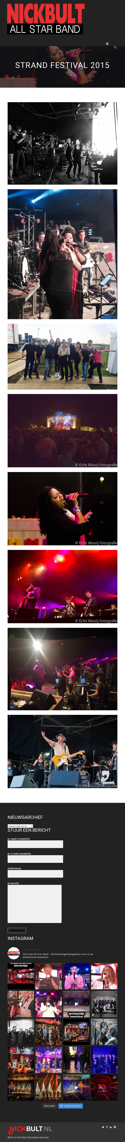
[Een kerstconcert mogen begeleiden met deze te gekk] (49, 1088)
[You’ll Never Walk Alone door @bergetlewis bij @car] (49, 1004)
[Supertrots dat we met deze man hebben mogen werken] (21, 1032)
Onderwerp (14, 868)
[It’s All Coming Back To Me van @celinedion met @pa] (104, 976)
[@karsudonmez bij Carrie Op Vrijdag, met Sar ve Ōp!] (76, 976)
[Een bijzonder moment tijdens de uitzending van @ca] (21, 1060)
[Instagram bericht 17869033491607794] (21, 1004)
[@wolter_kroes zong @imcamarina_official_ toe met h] (21, 976)
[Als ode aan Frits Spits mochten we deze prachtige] (49, 976)
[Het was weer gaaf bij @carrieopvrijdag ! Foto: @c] (104, 1032)
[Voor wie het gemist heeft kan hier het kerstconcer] (21, 1088)
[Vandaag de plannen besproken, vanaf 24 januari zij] (76, 1032)
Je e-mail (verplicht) (19, 853)
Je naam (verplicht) (19, 838)
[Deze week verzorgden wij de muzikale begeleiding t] (104, 1088)
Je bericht (13, 883)
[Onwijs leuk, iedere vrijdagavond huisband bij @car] (104, 1004)
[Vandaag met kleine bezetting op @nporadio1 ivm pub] (104, 1060)
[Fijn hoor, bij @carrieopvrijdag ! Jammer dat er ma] (49, 1060)
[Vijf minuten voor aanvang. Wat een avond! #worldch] (76, 1060)
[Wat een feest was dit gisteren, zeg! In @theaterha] (76, 1088)
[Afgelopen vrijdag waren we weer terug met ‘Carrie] (49, 1032)
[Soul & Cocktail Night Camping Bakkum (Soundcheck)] (76, 1004)
